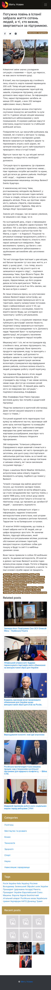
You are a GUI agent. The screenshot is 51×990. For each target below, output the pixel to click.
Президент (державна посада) (18, 889)
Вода (13, 577)
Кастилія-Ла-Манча (32, 590)
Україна (12, 883)
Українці (25, 883)
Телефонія (7, 593)
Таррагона (26, 593)
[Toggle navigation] (45, 4)
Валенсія (20, 590)
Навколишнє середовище (37, 33)
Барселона (24, 574)
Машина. (7, 577)
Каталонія (40, 577)
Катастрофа (8, 585)
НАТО (24, 901)
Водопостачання (23, 577)
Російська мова (28, 898)
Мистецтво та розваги (15, 831)
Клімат (13, 590)
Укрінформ (15, 901)
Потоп (16, 585)
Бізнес (7, 837)
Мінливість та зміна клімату (14, 587)
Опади (32, 574)
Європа (15, 895)
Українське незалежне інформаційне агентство (26, 580)
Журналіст (8, 574)
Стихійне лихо (31, 587)
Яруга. (40, 587)
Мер (5, 580)
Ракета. (37, 889)
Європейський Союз (32, 892)
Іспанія (15, 574)
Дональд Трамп (34, 901)
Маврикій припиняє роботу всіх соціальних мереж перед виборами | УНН (25, 807)
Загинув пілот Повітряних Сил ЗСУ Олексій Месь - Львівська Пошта (25, 629)
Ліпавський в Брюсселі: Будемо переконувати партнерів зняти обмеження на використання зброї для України (24, 665)
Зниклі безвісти (19, 582)
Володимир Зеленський (14, 886)
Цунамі (6, 590)
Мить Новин (16, 4)
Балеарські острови (39, 593)
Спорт (7, 855)
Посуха (23, 585)
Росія (5, 883)
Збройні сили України (37, 886)
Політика (8, 825)
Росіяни (34, 883)
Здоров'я (8, 849)
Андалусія (16, 593)
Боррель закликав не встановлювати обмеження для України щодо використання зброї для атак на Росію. (23, 702)
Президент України (12, 892)
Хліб (34, 582)
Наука (7, 861)
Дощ (37, 574)
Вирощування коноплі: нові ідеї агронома (24, 734)
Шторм (29, 582)
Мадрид (41, 582)
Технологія (9, 843)
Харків (23, 895)
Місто (33, 577)
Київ (19, 883)
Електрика (8, 582)
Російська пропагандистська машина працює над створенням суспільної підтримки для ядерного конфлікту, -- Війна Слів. (25, 770)
